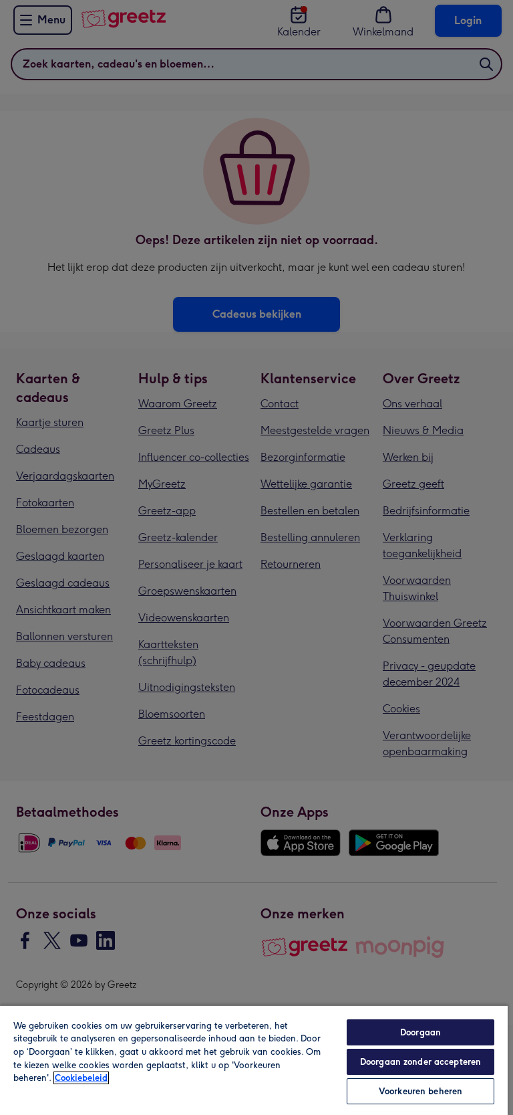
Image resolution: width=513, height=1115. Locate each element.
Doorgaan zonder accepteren (420, 1062)
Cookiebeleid (81, 1078)
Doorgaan (420, 1032)
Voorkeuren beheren (420, 1091)
